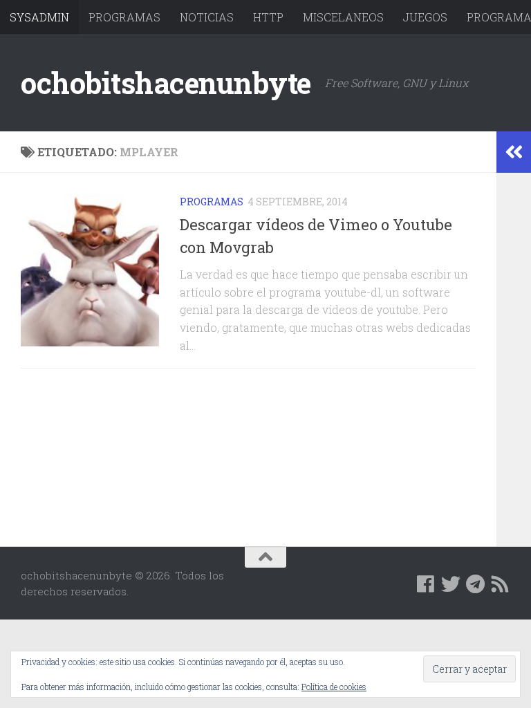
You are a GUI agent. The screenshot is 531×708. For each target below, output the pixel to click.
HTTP (268, 17)
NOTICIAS (207, 17)
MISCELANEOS (343, 17)
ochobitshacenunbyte (166, 83)
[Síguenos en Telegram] (475, 584)
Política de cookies (333, 686)
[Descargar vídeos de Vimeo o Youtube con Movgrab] (90, 270)
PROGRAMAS (124, 17)
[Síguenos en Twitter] (450, 584)
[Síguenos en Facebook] (426, 584)
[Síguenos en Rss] (500, 584)
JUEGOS (425, 17)
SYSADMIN (39, 17)
